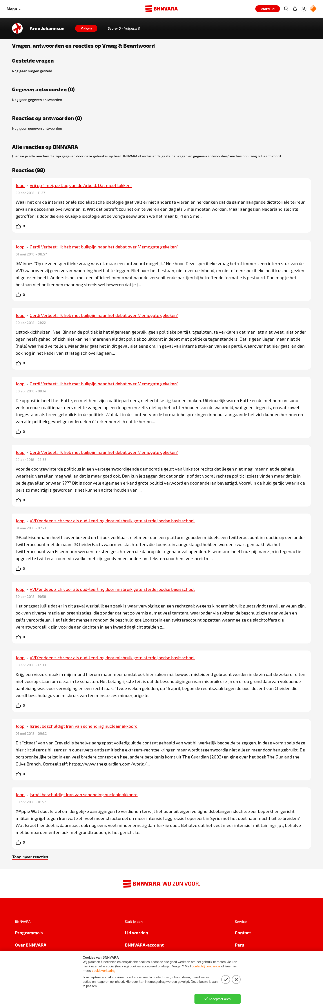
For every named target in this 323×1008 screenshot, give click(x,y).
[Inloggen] (303, 8)
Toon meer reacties (30, 856)
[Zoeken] (286, 8)
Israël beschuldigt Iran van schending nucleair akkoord (84, 726)
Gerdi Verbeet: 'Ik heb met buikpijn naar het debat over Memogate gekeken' (104, 246)
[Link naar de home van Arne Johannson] (17, 28)
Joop (20, 185)
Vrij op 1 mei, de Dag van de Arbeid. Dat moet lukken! (81, 185)
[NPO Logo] (313, 9)
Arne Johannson (47, 28)
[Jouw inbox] (295, 9)
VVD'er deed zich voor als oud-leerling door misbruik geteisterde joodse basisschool (112, 520)
